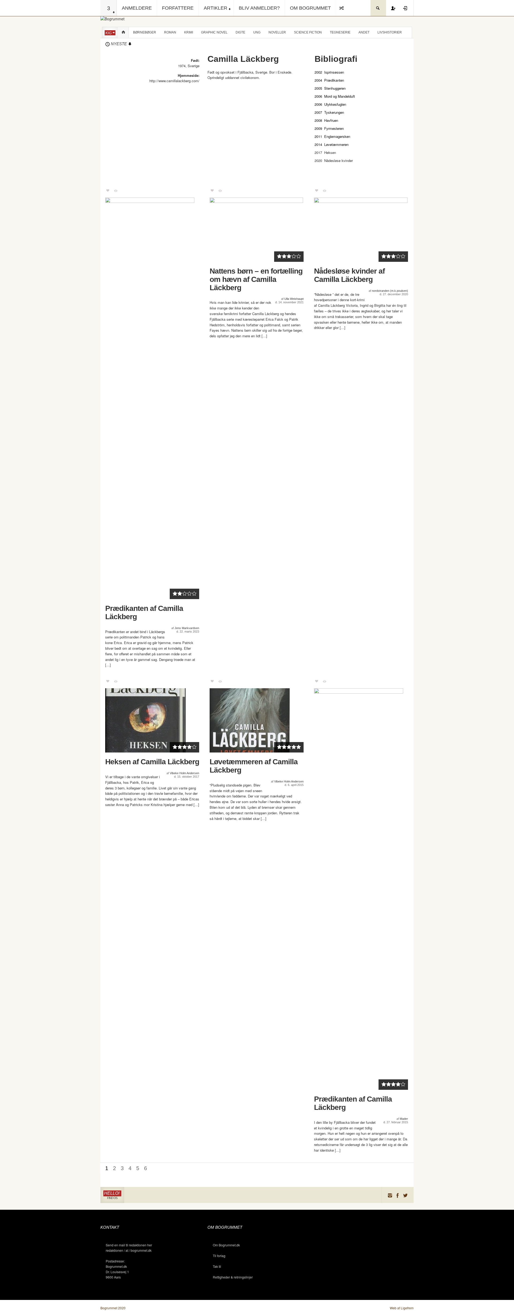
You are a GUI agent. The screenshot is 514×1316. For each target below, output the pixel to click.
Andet (363, 32)
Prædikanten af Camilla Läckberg (144, 612)
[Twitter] (405, 1195)
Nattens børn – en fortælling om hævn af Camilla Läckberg (256, 279)
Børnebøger (144, 32)
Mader (404, 1118)
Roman (170, 32)
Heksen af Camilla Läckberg (152, 762)
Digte (240, 32)
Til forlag (219, 1255)
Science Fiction (308, 32)
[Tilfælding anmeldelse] (342, 8)
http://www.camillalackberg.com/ (174, 80)
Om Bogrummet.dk (226, 1245)
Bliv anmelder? (259, 8)
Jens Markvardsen (187, 628)
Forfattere (178, 8)
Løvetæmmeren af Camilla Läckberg (254, 766)
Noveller (277, 32)
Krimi (188, 32)
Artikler (215, 8)
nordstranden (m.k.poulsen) (390, 290)
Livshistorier (389, 32)
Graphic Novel (214, 32)
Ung (256, 32)
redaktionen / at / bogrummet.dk (129, 1250)
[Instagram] (390, 1195)
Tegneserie (340, 32)
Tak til (217, 1266)
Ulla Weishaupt (294, 298)
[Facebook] (398, 1195)
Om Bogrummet (310, 8)
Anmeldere (137, 8)
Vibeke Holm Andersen (184, 773)
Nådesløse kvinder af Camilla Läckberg (349, 275)
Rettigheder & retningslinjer (233, 1277)
